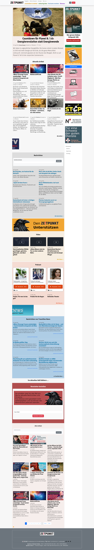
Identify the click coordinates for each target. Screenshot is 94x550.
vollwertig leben (42, 3)
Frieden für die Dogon (37, 297)
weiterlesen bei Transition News (58, 333)
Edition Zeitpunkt (33, 1)
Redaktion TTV (22, 83)
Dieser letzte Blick (19, 109)
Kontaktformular (73, 66)
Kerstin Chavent (39, 83)
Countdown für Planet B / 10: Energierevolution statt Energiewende (55, 474)
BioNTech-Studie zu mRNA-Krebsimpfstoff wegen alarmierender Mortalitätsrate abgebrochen (50, 360)
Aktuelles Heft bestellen (73, 40)
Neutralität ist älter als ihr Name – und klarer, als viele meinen (37, 110)
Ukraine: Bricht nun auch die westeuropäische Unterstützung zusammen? (49, 344)
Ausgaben (27, 1)
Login (74, 2)
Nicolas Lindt (21, 117)
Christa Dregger (22, 45)
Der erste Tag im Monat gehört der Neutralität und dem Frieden (20, 447)
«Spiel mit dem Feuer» (20, 183)
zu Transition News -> (58, 376)
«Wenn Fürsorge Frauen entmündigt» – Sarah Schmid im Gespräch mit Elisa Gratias (25, 326)
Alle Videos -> (60, 259)
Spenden (73, 46)
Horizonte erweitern (53, 3)
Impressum (68, 151)
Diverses (62, 3)
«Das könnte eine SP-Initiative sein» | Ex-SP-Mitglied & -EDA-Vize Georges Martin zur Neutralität (54, 78)
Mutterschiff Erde (35, 74)
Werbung (68, 153)
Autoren (68, 148)
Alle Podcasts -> (59, 303)
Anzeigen (40, 1)
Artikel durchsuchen (17, 430)
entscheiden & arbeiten (31, 3)
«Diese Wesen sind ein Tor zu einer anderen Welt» (37, 251)
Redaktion (38, 117)
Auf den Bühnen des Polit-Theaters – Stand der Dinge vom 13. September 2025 (54, 447)
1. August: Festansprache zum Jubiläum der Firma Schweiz (37, 474)
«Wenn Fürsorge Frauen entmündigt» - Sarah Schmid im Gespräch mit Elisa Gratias (20, 77)
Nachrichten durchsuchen (18, 160)
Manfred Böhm (56, 117)
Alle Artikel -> (60, 136)
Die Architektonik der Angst (54, 109)
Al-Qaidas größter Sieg (20, 342)
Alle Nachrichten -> (59, 216)
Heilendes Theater (53, 297)
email (38, 409)
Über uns (44, 1)
